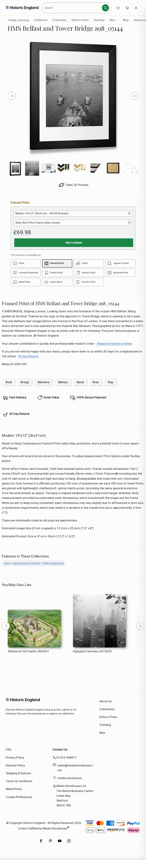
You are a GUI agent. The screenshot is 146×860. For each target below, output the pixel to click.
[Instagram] (69, 842)
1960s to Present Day (53, 563)
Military (63, 382)
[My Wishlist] (118, 8)
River (95, 382)
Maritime (44, 382)
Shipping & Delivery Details (114, 343)
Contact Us (41, 20)
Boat (9, 382)
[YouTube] (59, 842)
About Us (105, 701)
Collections (60, 20)
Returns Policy (15, 765)
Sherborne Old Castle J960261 (28, 651)
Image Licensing (18, 20)
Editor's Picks (80, 20)
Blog (126, 20)
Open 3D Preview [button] (76, 185)
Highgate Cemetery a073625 (92, 651)
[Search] (105, 7)
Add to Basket (74, 242)
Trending (99, 20)
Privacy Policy (15, 757)
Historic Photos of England (26, 563)
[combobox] (72, 8)
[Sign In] (136, 8)
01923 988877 (66, 757)
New (112, 20)
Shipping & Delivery (18, 773)
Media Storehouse (55, 828)
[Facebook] (41, 842)
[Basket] (127, 8)
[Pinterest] (50, 842)
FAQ (8, 749)
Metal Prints (14, 789)
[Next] (134, 96)
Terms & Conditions (19, 781)
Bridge (24, 382)
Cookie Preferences (19, 797)
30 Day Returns (28, 356)
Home (7, 563)
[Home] (22, 8)
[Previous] (11, 96)
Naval (80, 382)
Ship (110, 382)
